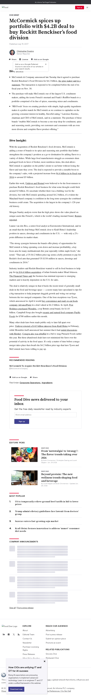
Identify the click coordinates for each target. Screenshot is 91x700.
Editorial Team (28, 634)
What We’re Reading (31, 658)
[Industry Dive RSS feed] (18, 634)
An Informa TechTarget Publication (45, 2)
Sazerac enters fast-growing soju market (37, 521)
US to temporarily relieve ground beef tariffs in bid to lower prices (46, 503)
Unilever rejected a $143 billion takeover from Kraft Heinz (41, 326)
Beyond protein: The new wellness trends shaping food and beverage (59, 477)
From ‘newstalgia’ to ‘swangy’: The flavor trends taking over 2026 (59, 454)
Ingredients (47, 382)
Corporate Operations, (30, 382)
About (25, 630)
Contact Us (27, 638)
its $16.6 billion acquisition (28, 272)
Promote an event (53, 643)
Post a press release (25, 608)
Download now (16, 689)
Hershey (17, 333)
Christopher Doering (25, 51)
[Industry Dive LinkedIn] (3, 634)
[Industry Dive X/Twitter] (13, 634)
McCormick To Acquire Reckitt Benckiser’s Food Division (38, 365)
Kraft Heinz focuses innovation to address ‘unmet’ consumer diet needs (47, 530)
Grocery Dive (51, 654)
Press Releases (29, 654)
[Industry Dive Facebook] (8, 634)
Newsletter (27, 643)
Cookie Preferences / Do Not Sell (57, 691)
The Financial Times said (20, 275)
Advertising (50, 630)
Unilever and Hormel (34, 183)
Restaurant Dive (52, 658)
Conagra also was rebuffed (34, 333)
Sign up (79, 7)
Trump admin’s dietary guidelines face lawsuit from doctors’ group (47, 512)
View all (12, 608)
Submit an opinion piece (56, 638)
